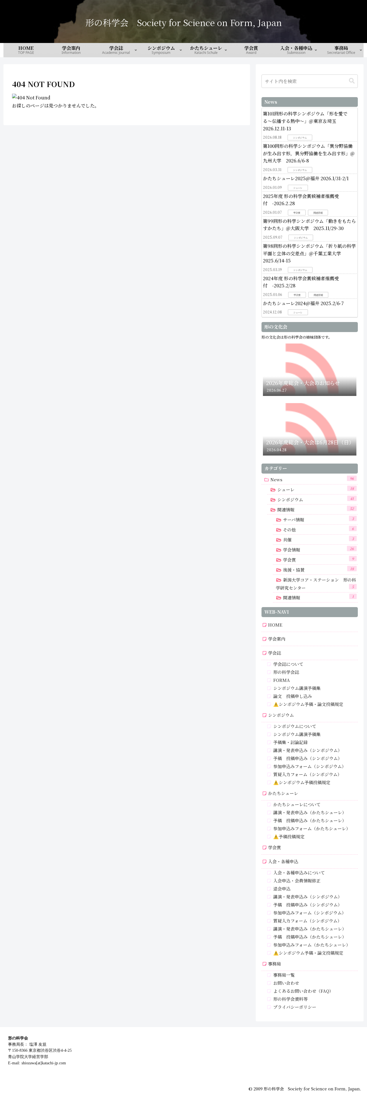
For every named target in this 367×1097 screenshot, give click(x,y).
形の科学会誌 (286, 672)
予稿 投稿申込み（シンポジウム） (307, 758)
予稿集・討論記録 (290, 742)
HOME (275, 625)
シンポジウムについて (294, 726)
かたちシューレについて (297, 804)
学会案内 (276, 639)
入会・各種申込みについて (299, 873)
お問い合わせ (286, 983)
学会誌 (274, 653)
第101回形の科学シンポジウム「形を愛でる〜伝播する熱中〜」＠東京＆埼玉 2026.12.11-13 (305, 121)
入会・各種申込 (283, 861)
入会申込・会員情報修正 (297, 881)
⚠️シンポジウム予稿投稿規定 (301, 782)
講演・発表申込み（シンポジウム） (307, 750)
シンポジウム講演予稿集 (297, 688)
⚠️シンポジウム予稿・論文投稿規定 (308, 704)
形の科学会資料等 (290, 999)
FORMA (281, 680)
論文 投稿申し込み (292, 696)
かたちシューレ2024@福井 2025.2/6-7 (303, 303)
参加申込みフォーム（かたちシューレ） (311, 828)
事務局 (274, 964)
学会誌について (288, 664)
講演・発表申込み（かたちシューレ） (309, 812)
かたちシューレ (283, 793)
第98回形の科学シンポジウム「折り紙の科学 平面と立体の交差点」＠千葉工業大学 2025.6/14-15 (309, 253)
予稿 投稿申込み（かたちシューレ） (309, 820)
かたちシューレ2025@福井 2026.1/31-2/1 (306, 178)
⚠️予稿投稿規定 (288, 836)
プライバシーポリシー (294, 1007)
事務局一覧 (284, 975)
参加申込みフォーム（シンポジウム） (309, 766)
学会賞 (274, 847)
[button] (352, 81)
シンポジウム (281, 715)
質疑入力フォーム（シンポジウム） (307, 774)
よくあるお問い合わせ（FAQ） (303, 991)
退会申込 (281, 889)
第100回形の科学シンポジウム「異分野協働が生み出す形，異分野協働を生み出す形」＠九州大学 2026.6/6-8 (309, 153)
